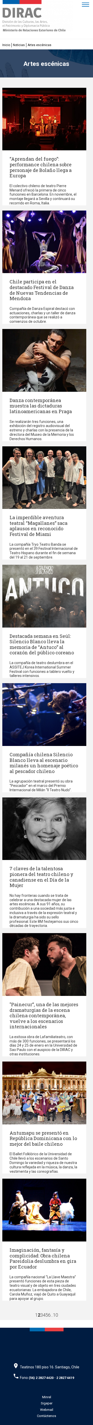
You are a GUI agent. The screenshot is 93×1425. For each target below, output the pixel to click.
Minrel (46, 1397)
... (52, 1315)
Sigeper (46, 1403)
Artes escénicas (39, 45)
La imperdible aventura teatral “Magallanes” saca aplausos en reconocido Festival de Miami (38, 525)
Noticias (19, 45)
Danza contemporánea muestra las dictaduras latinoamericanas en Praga (41, 405)
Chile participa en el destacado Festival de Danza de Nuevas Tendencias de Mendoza (42, 290)
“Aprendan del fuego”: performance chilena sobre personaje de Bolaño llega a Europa (41, 167)
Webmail (46, 1410)
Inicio (6, 45)
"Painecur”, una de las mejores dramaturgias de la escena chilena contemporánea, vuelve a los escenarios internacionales (44, 1015)
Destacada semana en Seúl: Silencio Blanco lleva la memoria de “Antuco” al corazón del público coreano (42, 644)
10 (55, 1315)
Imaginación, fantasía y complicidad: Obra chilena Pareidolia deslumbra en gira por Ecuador (43, 1258)
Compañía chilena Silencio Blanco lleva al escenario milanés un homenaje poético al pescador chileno (44, 762)
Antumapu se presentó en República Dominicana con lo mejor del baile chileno (43, 1138)
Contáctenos (46, 1416)
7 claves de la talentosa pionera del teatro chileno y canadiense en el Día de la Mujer (41, 876)
